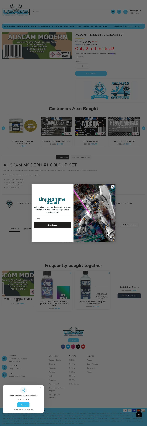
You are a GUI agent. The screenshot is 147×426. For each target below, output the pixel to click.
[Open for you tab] (139, 414)
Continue (52, 225)
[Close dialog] (113, 187)
